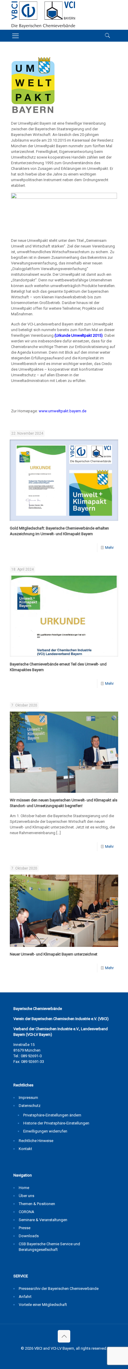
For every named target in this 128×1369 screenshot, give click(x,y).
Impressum (28, 1097)
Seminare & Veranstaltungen (43, 1220)
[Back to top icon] (64, 1336)
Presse (24, 1228)
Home (24, 1187)
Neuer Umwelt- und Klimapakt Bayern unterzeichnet (53, 954)
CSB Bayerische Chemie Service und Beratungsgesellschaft (49, 1247)
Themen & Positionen (37, 1204)
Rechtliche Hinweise (36, 1140)
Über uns (26, 1195)
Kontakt (25, 1148)
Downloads (29, 1236)
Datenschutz (29, 1105)
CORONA (26, 1212)
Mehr (109, 547)
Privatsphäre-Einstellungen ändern (52, 1115)
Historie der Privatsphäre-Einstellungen (56, 1123)
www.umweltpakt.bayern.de (62, 411)
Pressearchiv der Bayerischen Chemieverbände (59, 1288)
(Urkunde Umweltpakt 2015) (78, 335)
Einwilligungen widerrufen (45, 1131)
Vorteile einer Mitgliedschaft (43, 1304)
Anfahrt (25, 1296)
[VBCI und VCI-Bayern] (43, 15)
